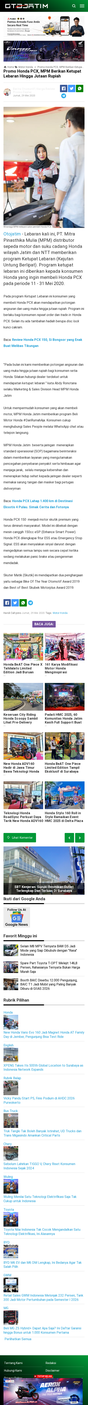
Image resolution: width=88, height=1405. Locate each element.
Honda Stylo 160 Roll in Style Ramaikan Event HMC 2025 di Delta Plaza (64, 817)
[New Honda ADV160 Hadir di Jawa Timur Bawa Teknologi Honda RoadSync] (23, 746)
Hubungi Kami (13, 1370)
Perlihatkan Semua (18, 1339)
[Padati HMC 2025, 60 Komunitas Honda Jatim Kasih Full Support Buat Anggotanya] (65, 697)
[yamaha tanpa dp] (43, 1391)
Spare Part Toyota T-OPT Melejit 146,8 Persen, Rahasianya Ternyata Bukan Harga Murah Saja (50, 967)
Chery (7, 1144)
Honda (8, 1012)
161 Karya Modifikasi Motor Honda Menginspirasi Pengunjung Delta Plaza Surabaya (63, 672)
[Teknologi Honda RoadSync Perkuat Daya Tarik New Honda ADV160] (23, 795)
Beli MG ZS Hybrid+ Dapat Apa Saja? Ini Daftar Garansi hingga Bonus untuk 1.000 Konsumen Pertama (42, 1330)
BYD (6, 1242)
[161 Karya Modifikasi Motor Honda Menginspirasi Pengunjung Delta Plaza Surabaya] (65, 647)
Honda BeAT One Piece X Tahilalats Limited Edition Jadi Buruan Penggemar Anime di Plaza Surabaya (22, 672)
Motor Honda (60, 613)
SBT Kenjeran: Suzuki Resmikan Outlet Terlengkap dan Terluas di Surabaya (44, 889)
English (8, 1045)
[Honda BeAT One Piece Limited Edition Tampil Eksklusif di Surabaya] (65, 746)
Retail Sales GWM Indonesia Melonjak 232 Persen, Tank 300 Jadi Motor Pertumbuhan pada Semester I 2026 (43, 1297)
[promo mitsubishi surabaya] (44, 26)
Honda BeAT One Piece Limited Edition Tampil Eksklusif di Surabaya (63, 767)
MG (5, 1308)
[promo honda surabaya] (44, 51)
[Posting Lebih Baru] (80, 838)
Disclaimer (53, 1370)
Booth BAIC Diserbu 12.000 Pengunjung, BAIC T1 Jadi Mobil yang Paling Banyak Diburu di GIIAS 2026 (48, 984)
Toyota (8, 1210)
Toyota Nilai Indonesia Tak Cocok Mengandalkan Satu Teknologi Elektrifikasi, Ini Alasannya (41, 1232)
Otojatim (12, 233)
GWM (7, 1275)
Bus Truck (10, 1111)
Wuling (8, 1177)
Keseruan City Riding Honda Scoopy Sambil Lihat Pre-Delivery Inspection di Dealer (20, 720)
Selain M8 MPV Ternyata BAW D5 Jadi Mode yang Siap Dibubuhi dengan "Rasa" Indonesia (48, 950)
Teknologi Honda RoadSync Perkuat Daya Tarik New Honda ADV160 (23, 817)
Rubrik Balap (12, 1078)
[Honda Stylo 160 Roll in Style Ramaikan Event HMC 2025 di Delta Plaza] (65, 795)
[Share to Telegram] (63, 95)
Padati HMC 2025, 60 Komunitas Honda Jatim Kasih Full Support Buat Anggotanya (63, 720)
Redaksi (51, 1363)
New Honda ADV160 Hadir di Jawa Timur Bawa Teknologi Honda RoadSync (21, 769)
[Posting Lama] (69, 838)
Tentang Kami (13, 1363)
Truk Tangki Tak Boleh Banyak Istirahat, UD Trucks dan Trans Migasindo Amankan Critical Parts (42, 1133)
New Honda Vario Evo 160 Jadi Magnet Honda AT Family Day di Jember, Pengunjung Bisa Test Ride (43, 1035)
